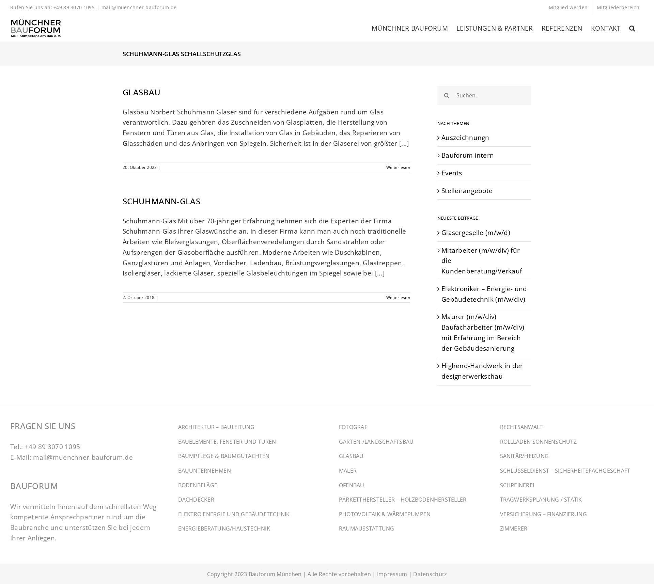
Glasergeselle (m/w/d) (475, 232)
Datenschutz (430, 574)
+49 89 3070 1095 (52, 446)
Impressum (392, 574)
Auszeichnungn (465, 137)
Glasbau (142, 92)
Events (451, 172)
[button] (632, 28)
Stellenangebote (467, 190)
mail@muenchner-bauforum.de (139, 7)
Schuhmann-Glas (161, 201)
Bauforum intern (467, 155)
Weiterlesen (398, 167)
